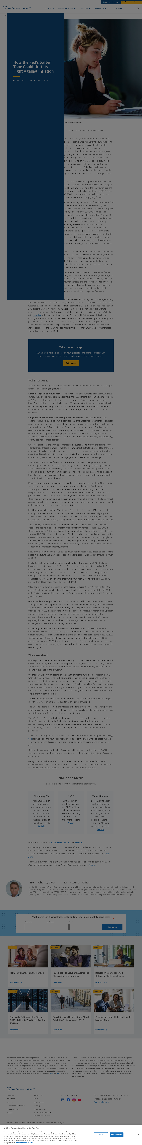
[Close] (138, 1134)
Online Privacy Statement (25, 1142)
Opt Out (101, 1134)
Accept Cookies (116, 1134)
